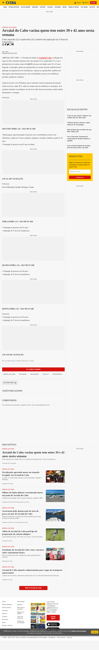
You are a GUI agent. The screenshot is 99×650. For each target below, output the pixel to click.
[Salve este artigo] (10, 45)
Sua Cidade (84, 7)
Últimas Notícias (14, 7)
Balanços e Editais (20, 612)
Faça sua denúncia (20, 617)
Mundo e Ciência (74, 7)
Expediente (52, 637)
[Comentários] (12, 45)
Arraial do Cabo (9, 27)
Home (5, 7)
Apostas (92, 7)
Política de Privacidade (20, 621)
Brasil (65, 7)
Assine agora (53, 617)
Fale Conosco (61, 637)
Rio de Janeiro (25, 7)
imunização (34, 374)
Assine (93, 2)
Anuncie (69, 637)
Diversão (35, 7)
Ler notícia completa (33, 369)
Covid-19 (45, 374)
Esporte (42, 7)
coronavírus (57, 374)
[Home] (11, 3)
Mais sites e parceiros (21, 608)
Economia (58, 7)
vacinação (23, 374)
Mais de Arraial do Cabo (33, 588)
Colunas (50, 7)
